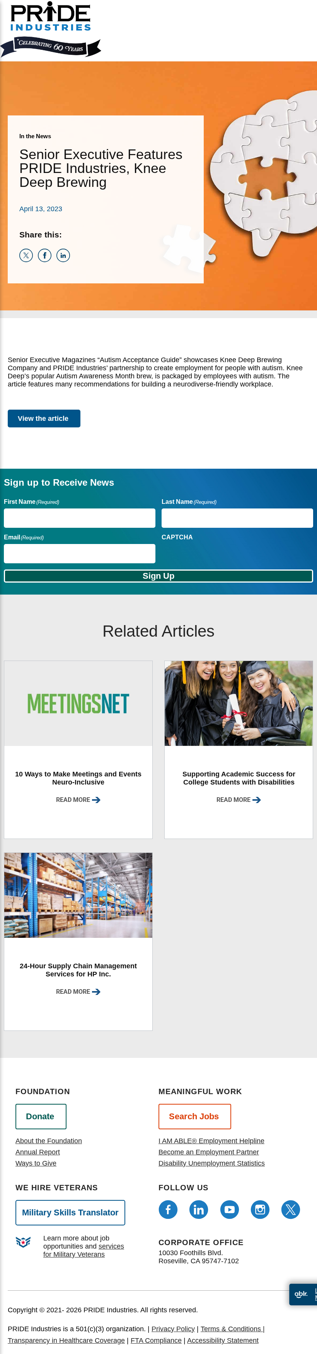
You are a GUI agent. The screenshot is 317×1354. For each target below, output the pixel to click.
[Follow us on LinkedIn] (198, 1209)
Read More (73, 799)
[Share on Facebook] (47, 260)
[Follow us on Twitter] (290, 1209)
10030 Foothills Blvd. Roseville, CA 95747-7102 (198, 1257)
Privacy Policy (173, 1329)
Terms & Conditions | (233, 1329)
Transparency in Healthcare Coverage (66, 1340)
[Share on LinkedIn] (64, 260)
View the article (43, 418)
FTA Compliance (156, 1340)
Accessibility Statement (223, 1340)
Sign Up (158, 576)
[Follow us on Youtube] (229, 1209)
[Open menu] (273, 28)
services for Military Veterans (83, 1250)
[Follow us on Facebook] (168, 1209)
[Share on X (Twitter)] (28, 260)
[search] (301, 35)
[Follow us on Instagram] (260, 1209)
